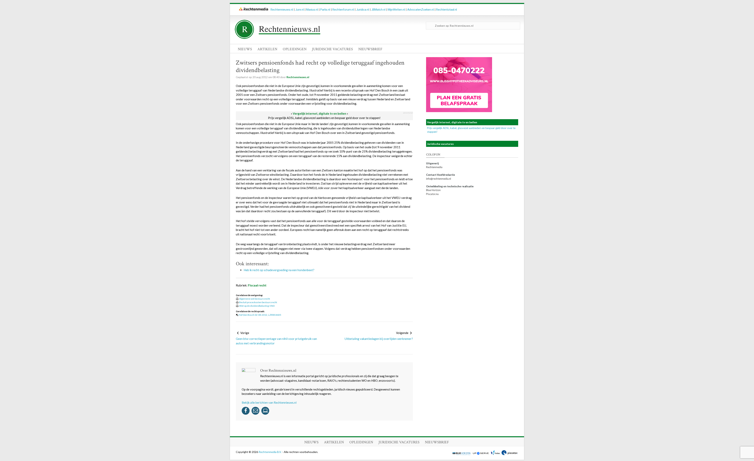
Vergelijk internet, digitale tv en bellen (319, 113)
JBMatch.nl (378, 9)
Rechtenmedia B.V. (270, 452)
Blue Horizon (433, 190)
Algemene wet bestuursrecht (254, 298)
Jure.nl (299, 9)
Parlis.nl (325, 9)
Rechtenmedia (434, 167)
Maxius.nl (312, 9)
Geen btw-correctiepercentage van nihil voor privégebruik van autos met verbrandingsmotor (276, 341)
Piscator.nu (432, 194)
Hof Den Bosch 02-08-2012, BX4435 (260, 314)
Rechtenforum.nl (343, 9)
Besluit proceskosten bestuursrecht (258, 302)
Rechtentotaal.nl (446, 9)
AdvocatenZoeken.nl (420, 9)
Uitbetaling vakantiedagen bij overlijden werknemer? (379, 338)
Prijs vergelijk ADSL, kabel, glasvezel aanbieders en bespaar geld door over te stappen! (324, 118)
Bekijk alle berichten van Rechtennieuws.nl (269, 402)
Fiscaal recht (257, 285)
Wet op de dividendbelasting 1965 (257, 305)
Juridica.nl (362, 9)
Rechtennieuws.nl (282, 9)
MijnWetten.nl (396, 9)
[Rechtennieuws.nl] (277, 38)
